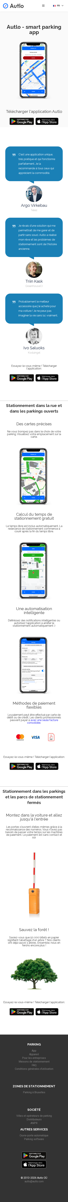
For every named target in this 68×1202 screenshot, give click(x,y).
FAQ (34, 1065)
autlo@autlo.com (34, 1181)
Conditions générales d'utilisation (34, 1068)
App (34, 1050)
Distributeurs (34, 1119)
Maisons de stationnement (34, 1061)
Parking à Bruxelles (34, 1092)
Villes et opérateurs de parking (34, 1115)
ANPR (34, 1123)
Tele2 (34, 210)
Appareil (34, 1054)
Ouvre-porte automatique (34, 1135)
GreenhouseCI (34, 286)
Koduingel (34, 352)
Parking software (34, 1139)
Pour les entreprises (34, 1058)
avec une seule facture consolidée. (42, 721)
